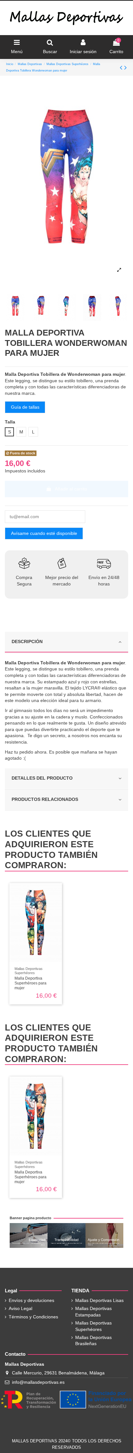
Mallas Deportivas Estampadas (93, 1311)
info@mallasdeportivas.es (38, 1382)
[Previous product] (122, 67)
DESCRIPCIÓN (27, 641)
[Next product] (125, 67)
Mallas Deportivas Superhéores (93, 1326)
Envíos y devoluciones (31, 1300)
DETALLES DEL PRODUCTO (42, 778)
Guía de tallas (25, 407)
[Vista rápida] (57, 892)
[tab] (66, 642)
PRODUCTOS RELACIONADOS (45, 799)
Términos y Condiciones (33, 1316)
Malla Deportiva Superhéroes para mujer (30, 983)
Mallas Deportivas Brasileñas (93, 1340)
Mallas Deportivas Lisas (99, 1300)
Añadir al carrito (71, 488)
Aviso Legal (20, 1308)
